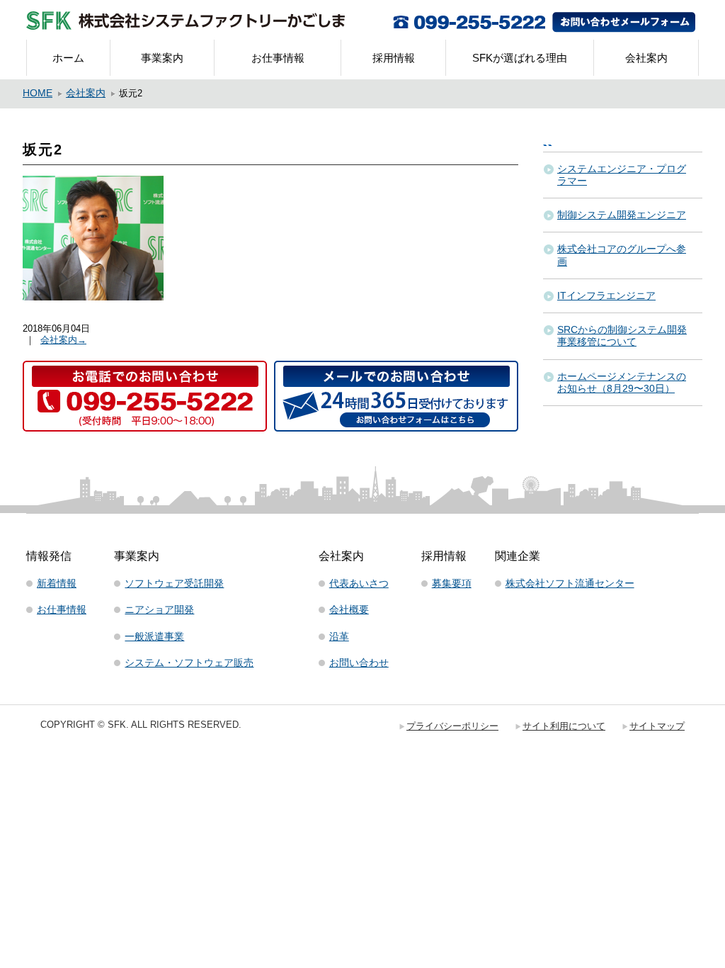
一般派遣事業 (154, 636)
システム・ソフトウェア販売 (189, 662)
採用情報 (393, 58)
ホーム (68, 58)
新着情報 (56, 583)
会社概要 (349, 609)
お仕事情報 (277, 58)
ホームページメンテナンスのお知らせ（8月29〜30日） (621, 382)
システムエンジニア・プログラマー (621, 174)
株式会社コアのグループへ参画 (621, 254)
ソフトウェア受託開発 (174, 583)
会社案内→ (63, 339)
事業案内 (162, 58)
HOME (37, 93)
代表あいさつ (359, 583)
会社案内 (646, 58)
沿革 (339, 636)
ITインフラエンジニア (606, 295)
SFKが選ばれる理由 (519, 58)
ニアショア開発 (159, 609)
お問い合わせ (359, 662)
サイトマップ (657, 726)
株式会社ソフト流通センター (570, 583)
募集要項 (452, 583)
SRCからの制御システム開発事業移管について (622, 335)
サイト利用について (564, 726)
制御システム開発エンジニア (621, 214)
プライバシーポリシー (452, 726)
